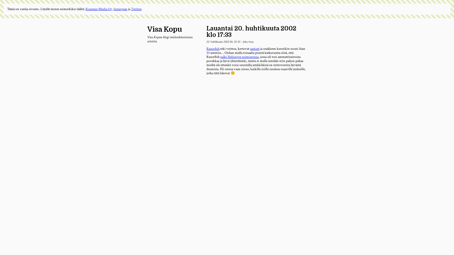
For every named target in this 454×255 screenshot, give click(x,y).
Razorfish (213, 48)
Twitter (136, 9)
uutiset (254, 48)
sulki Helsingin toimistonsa (239, 57)
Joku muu (248, 42)
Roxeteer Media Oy (98, 9)
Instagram (120, 9)
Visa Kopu (164, 29)
